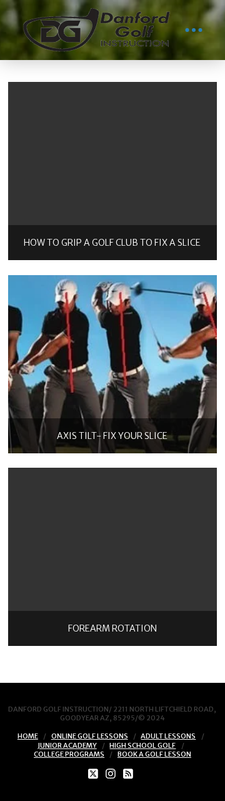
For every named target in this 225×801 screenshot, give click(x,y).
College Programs (69, 754)
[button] (193, 30)
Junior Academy (67, 745)
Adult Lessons (168, 736)
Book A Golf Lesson (154, 754)
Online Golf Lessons (89, 736)
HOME (28, 736)
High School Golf (142, 745)
